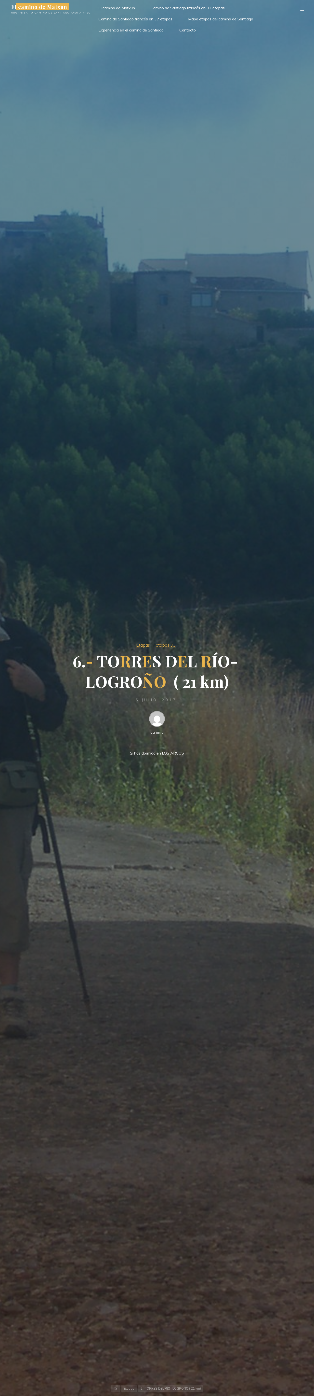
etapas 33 (166, 645)
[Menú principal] (299, 8)
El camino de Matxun (39, 6)
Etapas (143, 645)
